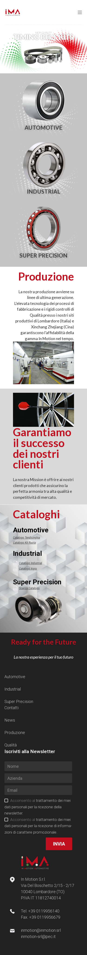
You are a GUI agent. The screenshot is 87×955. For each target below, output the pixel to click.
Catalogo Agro (28, 568)
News (9, 720)
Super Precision (18, 701)
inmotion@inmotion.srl (41, 930)
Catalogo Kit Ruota (24, 542)
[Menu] (80, 12)
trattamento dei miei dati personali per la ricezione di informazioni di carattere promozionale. (38, 826)
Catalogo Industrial (30, 563)
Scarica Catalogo (29, 588)
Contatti (11, 707)
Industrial (12, 689)
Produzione (14, 732)
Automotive (14, 676)
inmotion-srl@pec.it (38, 936)
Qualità (10, 745)
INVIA (59, 844)
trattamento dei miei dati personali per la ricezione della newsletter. (37, 806)
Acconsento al (37, 806)
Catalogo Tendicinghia (26, 537)
